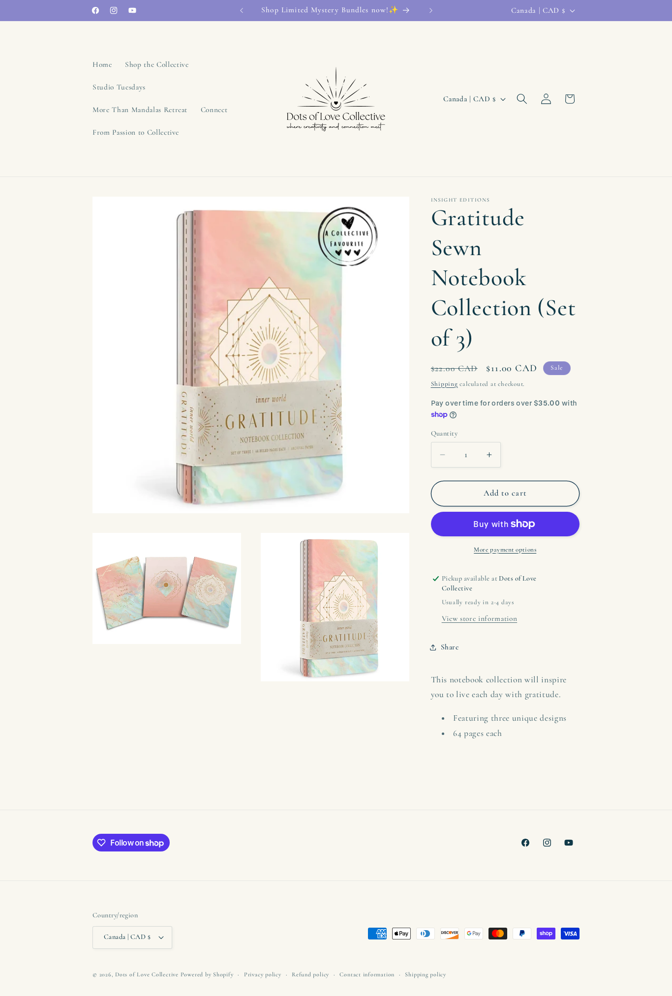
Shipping (444, 384)
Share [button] (450, 647)
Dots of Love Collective (147, 974)
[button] (522, 99)
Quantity (444, 433)
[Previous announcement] (241, 10)
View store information (480, 618)
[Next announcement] (431, 10)
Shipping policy (425, 974)
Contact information (367, 974)
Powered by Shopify (207, 974)
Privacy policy (262, 974)
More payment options (505, 550)
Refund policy (310, 974)
